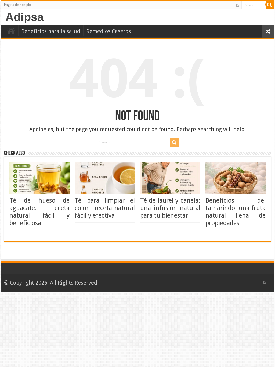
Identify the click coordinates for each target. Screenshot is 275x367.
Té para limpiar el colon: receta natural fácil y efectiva (105, 208)
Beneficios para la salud (50, 31)
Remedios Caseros (108, 31)
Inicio (11, 30)
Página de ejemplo (17, 5)
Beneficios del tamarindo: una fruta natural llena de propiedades (235, 212)
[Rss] (238, 5)
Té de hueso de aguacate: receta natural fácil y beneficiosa (39, 212)
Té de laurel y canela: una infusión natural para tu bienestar (170, 208)
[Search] (270, 5)
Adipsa (24, 16)
